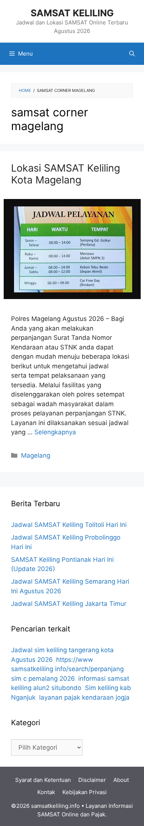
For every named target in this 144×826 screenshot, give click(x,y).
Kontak (46, 792)
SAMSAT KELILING (72, 13)
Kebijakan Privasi (84, 792)
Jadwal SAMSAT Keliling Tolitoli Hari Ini (69, 524)
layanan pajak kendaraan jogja (84, 697)
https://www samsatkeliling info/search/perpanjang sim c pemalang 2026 (67, 669)
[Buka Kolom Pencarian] (132, 54)
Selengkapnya (55, 432)
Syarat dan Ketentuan (43, 779)
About (121, 779)
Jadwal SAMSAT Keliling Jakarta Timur (68, 603)
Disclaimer (92, 779)
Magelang (35, 455)
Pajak (98, 814)
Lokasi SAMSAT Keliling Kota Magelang (65, 174)
